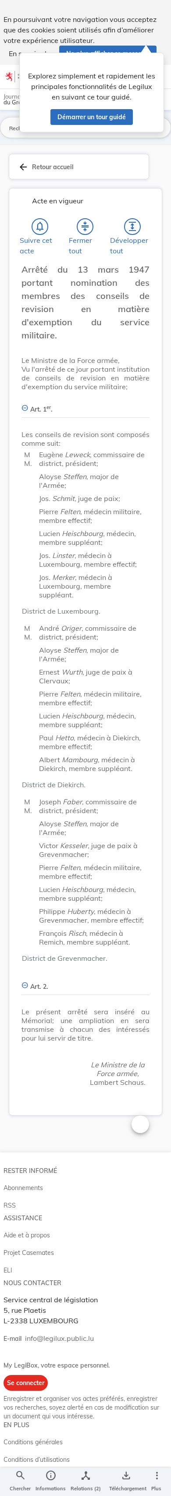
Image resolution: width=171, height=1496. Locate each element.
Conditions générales (33, 1442)
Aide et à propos (27, 1235)
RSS (10, 1205)
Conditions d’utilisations (37, 1460)
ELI (8, 1270)
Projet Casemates (29, 1253)
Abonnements (23, 1188)
